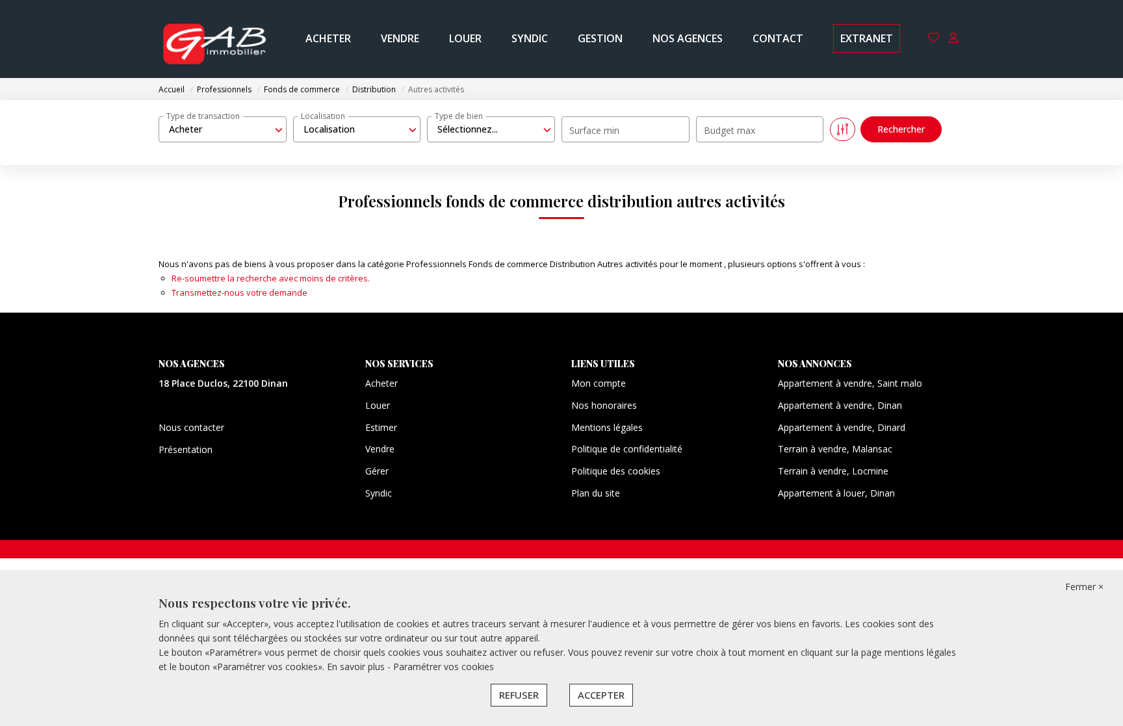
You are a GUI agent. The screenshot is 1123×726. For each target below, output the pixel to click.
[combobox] (222, 129)
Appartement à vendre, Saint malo (850, 383)
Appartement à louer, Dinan (836, 493)
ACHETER (328, 38)
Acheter (381, 383)
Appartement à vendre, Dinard (841, 427)
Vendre (379, 449)
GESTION (600, 38)
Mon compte (598, 383)
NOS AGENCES (687, 38)
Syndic (378, 493)
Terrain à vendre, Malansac (835, 449)
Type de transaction (203, 116)
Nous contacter (191, 427)
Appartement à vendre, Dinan (840, 405)
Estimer (381, 427)
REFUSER (519, 694)
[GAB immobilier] (214, 38)
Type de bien (459, 116)
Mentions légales (607, 427)
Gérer (377, 471)
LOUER (465, 38)
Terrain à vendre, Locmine (833, 471)
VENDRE (400, 38)
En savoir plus (357, 666)
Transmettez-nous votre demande (239, 292)
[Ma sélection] (934, 38)
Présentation (186, 449)
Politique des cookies (615, 471)
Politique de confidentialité (626, 449)
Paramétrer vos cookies (443, 666)
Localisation (323, 116)
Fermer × (1084, 586)
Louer (377, 405)
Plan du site (595, 493)
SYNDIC (529, 38)
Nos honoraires (604, 405)
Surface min (594, 130)
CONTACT (778, 38)
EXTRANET (866, 38)
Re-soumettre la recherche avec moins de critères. (271, 278)
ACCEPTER (601, 694)
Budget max (729, 130)
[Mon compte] (953, 38)
